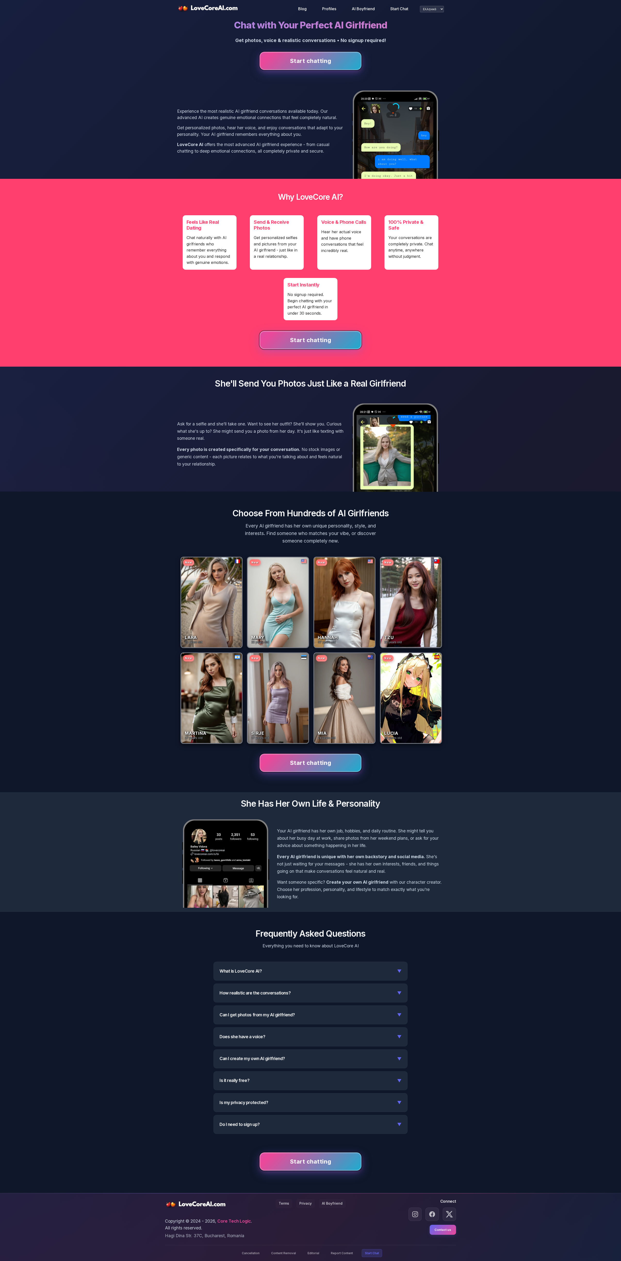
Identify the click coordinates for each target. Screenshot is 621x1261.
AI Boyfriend (363, 8)
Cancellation (251, 1253)
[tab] (210, 601)
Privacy (305, 1203)
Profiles (329, 8)
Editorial (313, 1253)
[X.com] (449, 1214)
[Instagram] (415, 1214)
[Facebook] (432, 1214)
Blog (302, 8)
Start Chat (399, 8)
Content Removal (283, 1253)
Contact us (442, 1230)
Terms (284, 1203)
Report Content (342, 1253)
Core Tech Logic (234, 1221)
